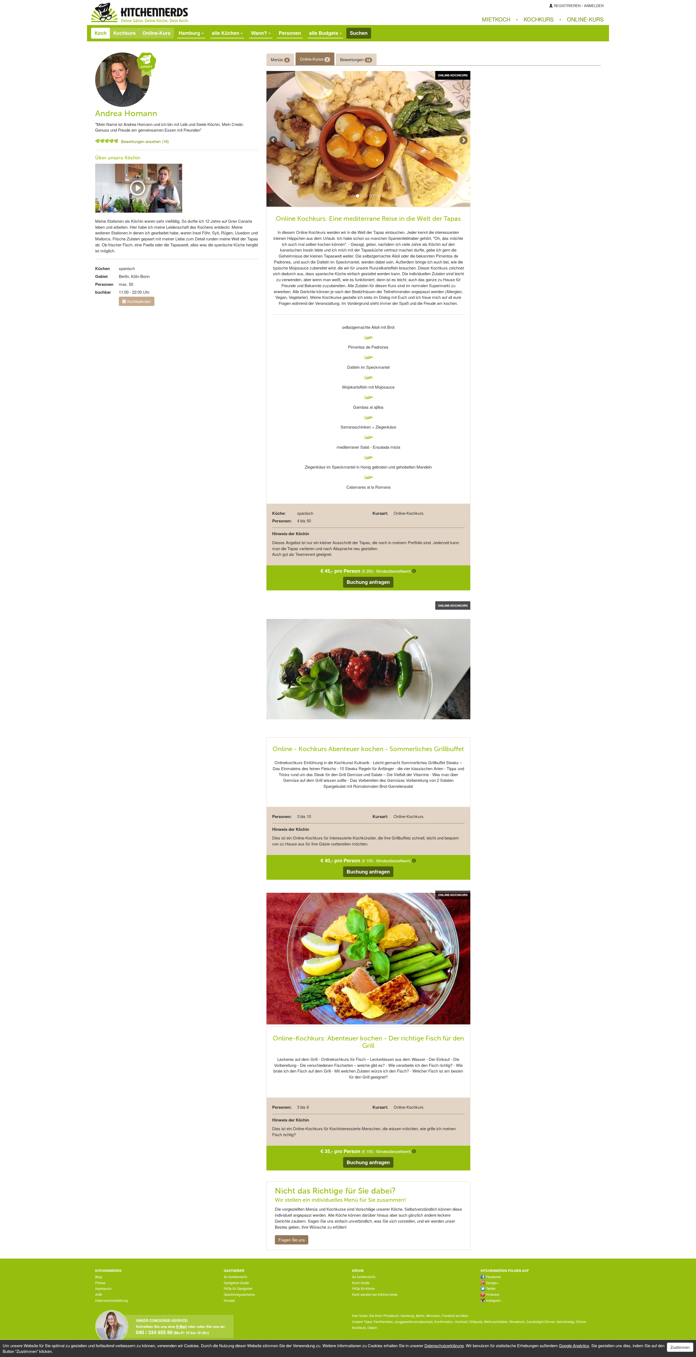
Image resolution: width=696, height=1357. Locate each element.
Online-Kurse (314, 59)
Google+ (492, 1282)
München (433, 1315)
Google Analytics (574, 1345)
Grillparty (475, 1321)
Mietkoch (496, 19)
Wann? (259, 32)
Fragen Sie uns (291, 1240)
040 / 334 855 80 (154, 1332)
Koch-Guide (361, 1282)
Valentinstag (565, 1321)
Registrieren (567, 5)
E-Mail (181, 1326)
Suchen (359, 32)
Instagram (493, 1300)
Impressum (103, 1288)
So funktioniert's (235, 1276)
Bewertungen (355, 60)
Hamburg (407, 1315)
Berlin (420, 1315)
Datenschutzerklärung (111, 1300)
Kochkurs (539, 19)
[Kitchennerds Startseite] (217, 12)
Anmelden (594, 5)
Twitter (491, 1288)
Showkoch (517, 1321)
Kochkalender (138, 301)
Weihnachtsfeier (496, 1321)
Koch (101, 32)
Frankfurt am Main (455, 1315)
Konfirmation (443, 1321)
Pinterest (492, 1294)
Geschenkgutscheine (239, 1294)
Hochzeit (461, 1321)
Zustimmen (680, 1347)
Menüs (279, 60)
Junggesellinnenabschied (413, 1321)
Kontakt (229, 1300)
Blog (98, 1276)
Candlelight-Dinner (540, 1321)
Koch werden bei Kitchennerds (374, 1294)
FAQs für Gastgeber (238, 1288)
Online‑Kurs (585, 19)
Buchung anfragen (368, 581)
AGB (98, 1294)
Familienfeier (383, 1321)
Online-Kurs (156, 32)
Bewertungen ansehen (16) (145, 141)
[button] (276, 139)
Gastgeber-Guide (236, 1282)
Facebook (493, 1276)
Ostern (372, 1327)
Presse (100, 1282)
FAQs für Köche (363, 1288)
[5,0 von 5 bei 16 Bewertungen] (97, 141)
